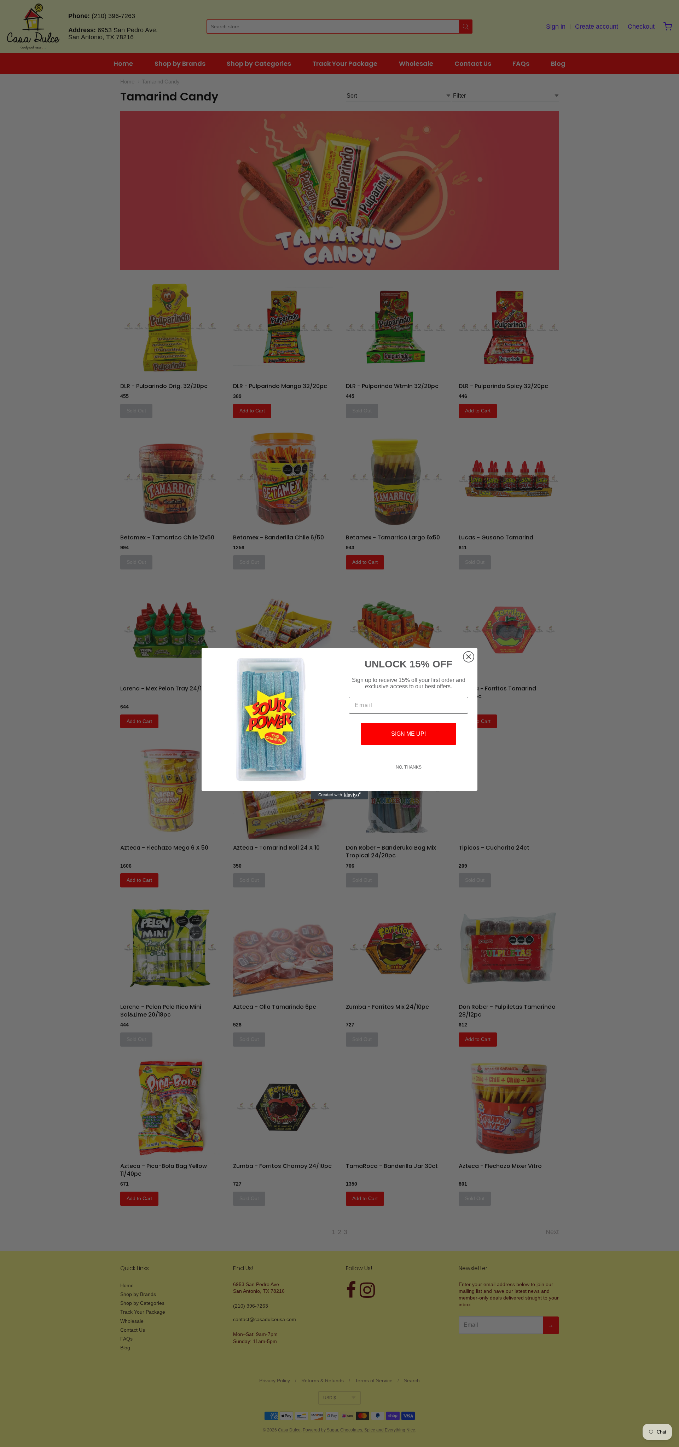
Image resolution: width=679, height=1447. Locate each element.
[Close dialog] (468, 657)
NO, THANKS (409, 767)
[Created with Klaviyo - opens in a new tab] (339, 795)
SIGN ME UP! (408, 734)
